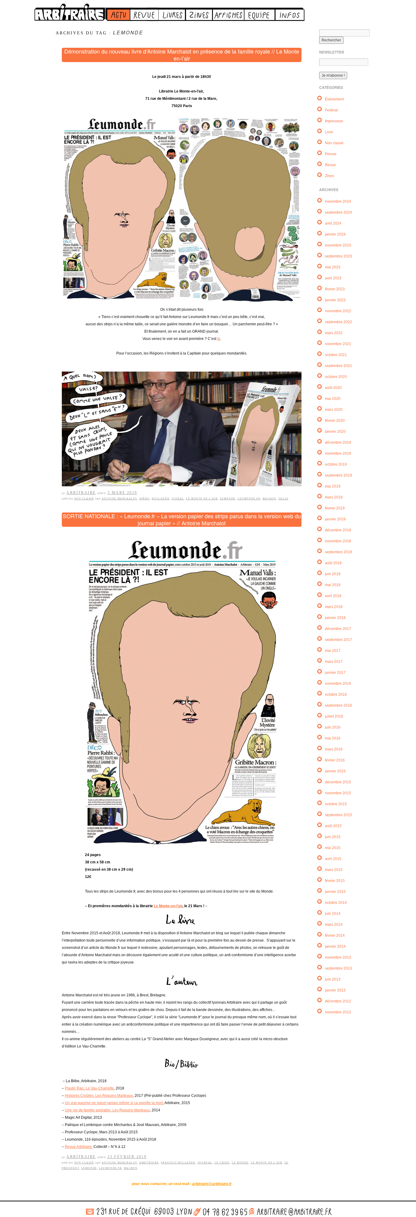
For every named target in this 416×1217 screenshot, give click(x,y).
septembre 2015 (338, 815)
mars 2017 (334, 661)
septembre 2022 (338, 322)
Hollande (160, 498)
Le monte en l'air (201, 498)
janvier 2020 (335, 431)
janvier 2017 (335, 672)
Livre (329, 132)
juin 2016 (332, 727)
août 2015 (333, 826)
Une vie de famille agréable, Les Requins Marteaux (107, 1110)
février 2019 (335, 508)
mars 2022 (334, 333)
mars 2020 (334, 409)
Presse (331, 154)
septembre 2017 (338, 640)
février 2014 (335, 935)
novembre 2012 (338, 1012)
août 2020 (333, 388)
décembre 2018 (338, 530)
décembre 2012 (338, 1001)
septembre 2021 (338, 366)
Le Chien (222, 1162)
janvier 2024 (335, 234)
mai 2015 (332, 848)
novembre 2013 (338, 957)
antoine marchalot (119, 498)
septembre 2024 (338, 212)
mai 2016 (332, 738)
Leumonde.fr (249, 498)
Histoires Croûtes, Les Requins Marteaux (99, 1095)
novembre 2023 (338, 245)
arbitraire (149, 1162)
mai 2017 (332, 651)
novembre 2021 (338, 344)
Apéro (144, 498)
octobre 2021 (336, 355)
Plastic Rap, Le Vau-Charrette (89, 1088)
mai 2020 (332, 399)
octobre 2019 (336, 464)
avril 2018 (333, 596)
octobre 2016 (336, 694)
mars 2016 (334, 749)
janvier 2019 (335, 519)
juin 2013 (332, 979)
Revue (330, 165)
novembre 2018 (338, 541)
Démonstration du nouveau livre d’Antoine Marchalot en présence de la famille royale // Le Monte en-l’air (181, 54)
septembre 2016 (338, 705)
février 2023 (335, 289)
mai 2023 (332, 267)
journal (205, 1162)
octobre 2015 (336, 804)
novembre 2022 (338, 311)
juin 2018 (332, 574)
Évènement (334, 99)
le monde (240, 1162)
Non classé (84, 498)
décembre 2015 (338, 782)
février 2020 (335, 420)
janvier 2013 (335, 990)
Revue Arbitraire (78, 1147)
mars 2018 (334, 607)
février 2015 (335, 881)
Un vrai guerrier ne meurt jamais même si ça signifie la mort (114, 1103)
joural (177, 498)
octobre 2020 (336, 377)
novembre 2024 (338, 201)
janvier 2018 (335, 618)
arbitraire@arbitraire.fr (212, 1184)
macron (269, 498)
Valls (283, 498)
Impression (334, 121)
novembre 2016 (338, 683)
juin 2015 (332, 837)
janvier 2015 (335, 892)
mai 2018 (332, 585)
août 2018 (333, 563)
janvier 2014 (335, 946)
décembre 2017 (338, 629)
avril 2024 (333, 223)
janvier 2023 (335, 300)
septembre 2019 (338, 475)
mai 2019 (332, 486)
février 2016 (335, 760)
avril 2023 (333, 278)
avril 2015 (333, 859)
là (218, 339)
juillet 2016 (334, 716)
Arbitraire (81, 493)
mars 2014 (334, 924)
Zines (329, 176)
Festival (331, 110)
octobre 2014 (336, 903)
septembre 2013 (338, 968)
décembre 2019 (338, 442)
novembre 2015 (338, 793)
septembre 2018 (338, 552)
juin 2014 (332, 913)
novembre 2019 (338, 453)
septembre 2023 (338, 256)
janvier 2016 (335, 771)
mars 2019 (334, 497)
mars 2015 (334, 870)
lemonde (227, 498)
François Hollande (178, 1162)
